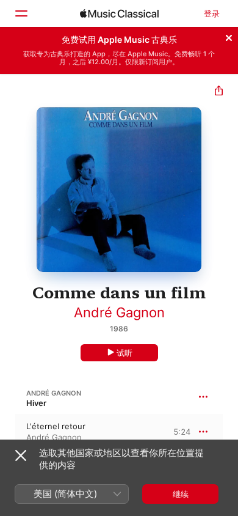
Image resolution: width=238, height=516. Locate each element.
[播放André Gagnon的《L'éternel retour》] (8, 432)
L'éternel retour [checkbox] (55, 426)
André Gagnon (119, 312)
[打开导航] (20, 13)
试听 (124, 353)
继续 (181, 494)
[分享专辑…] (219, 92)
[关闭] (229, 36)
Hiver (36, 403)
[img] (119, 13)
